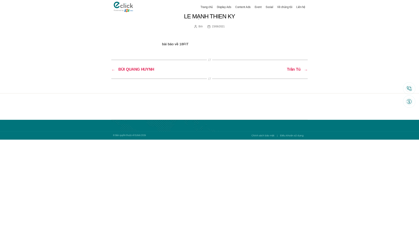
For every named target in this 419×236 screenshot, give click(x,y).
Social (269, 7)
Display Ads (224, 7)
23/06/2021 (218, 26)
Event (258, 7)
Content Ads (243, 7)
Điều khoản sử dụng (292, 135)
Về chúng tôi (284, 7)
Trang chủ (206, 7)
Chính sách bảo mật (262, 135)
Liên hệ (300, 7)
